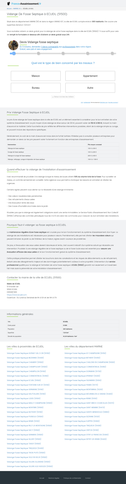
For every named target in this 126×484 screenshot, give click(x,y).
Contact (88, 478)
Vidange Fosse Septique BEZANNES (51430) (25, 358)
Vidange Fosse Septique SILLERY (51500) (24, 439)
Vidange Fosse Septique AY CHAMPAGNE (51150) (85, 353)
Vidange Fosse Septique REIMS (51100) (23, 421)
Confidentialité (87, 102)
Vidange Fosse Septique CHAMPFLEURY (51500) (27, 367)
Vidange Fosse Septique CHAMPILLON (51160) (26, 371)
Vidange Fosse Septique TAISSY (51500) (24, 443)
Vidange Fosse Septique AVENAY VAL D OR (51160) (28, 353)
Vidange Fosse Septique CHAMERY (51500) (25, 362)
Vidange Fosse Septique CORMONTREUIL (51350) (28, 376)
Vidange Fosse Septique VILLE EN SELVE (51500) (27, 457)
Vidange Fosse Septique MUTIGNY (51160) (25, 412)
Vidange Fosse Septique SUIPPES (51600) (82, 421)
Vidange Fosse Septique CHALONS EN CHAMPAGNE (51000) (89, 362)
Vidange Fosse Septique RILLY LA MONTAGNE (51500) (29, 425)
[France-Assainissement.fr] (24, 4)
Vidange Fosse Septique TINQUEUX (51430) (25, 448)
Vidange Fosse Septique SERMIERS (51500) (25, 434)
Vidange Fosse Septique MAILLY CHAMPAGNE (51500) (29, 403)
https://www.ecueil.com (17, 295)
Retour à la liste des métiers (64, 97)
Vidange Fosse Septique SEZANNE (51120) (82, 416)
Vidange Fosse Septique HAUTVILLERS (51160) (26, 394)
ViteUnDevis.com (104, 102)
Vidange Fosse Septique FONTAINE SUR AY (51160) (28, 385)
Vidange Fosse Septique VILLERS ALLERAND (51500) (28, 462)
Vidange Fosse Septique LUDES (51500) (23, 398)
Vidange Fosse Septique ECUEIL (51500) (24, 380)
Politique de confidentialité (72, 478)
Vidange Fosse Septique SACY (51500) (23, 430)
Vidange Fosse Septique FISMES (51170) (81, 385)
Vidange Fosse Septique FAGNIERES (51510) (82, 380)
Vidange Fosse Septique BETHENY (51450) (82, 358)
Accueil (9, 9)
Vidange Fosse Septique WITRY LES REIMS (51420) (85, 439)
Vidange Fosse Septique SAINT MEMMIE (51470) (84, 407)
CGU (82, 102)
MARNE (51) (17, 9)
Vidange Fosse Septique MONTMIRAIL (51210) (83, 389)
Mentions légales (53, 478)
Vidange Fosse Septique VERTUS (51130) (81, 430)
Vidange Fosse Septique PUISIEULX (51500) (25, 416)
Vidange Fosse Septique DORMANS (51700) (82, 371)
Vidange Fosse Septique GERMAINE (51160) (25, 389)
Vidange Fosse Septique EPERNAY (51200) (82, 376)
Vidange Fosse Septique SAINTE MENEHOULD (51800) (86, 412)
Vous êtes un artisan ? (113, 102)
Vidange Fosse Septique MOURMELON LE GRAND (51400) (88, 394)
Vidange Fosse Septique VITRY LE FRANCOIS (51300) (86, 434)
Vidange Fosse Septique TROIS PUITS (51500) (26, 452)
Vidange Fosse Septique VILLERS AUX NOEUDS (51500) (30, 466)
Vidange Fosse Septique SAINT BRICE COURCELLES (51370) (89, 403)
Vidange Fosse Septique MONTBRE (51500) (25, 407)
